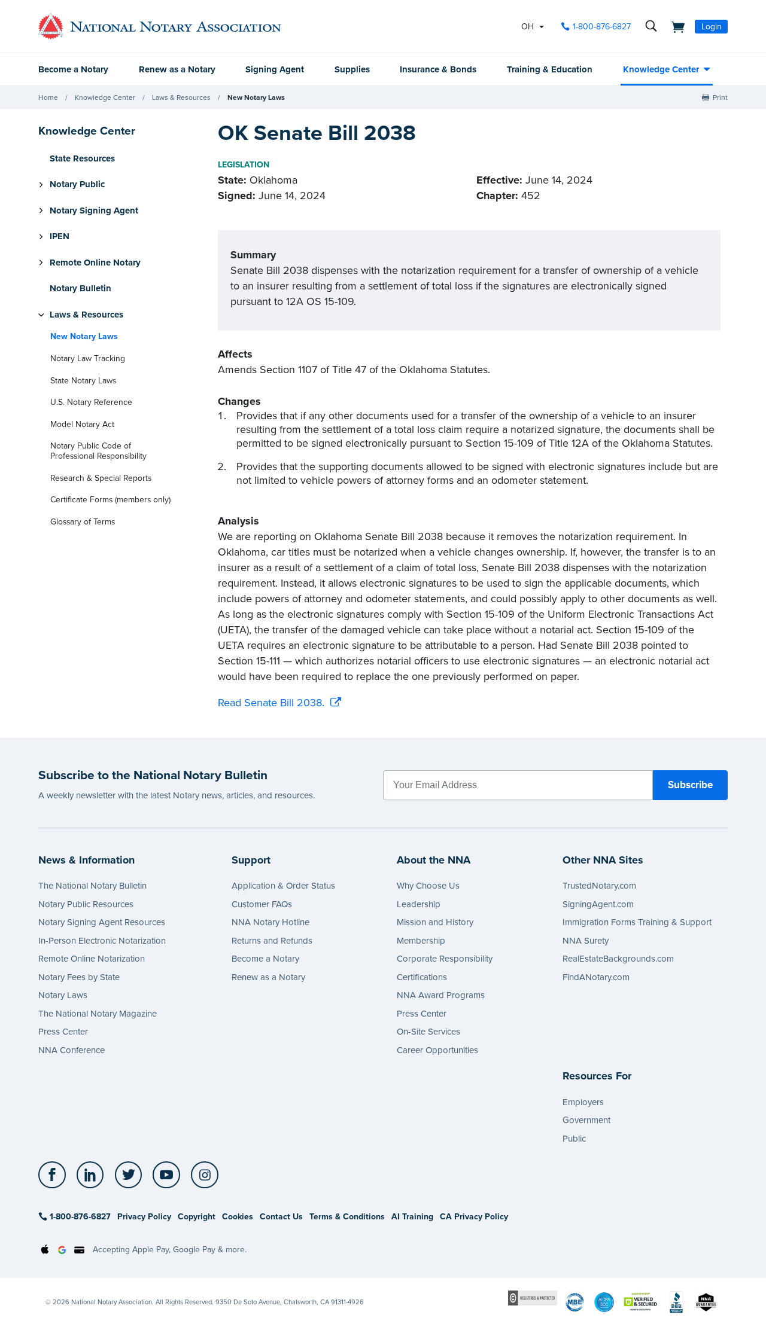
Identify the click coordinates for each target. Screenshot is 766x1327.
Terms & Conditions (347, 1217)
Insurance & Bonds (438, 69)
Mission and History (435, 922)
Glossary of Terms (82, 522)
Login (711, 27)
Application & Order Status (283, 885)
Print (720, 97)
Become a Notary (73, 69)
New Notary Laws (256, 97)
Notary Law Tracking (87, 358)
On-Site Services (428, 1031)
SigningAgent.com (598, 904)
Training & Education (549, 69)
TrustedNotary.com (599, 885)
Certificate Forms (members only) (110, 500)
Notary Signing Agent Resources (101, 922)
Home (48, 97)
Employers (583, 1102)
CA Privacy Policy (474, 1217)
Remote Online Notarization (91, 958)
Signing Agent (274, 69)
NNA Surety (586, 940)
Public (574, 1138)
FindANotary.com (596, 977)
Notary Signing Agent (94, 210)
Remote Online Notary (95, 262)
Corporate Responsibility (445, 958)
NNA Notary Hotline (270, 922)
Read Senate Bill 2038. (271, 702)
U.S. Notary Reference (91, 402)
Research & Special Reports (100, 478)
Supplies (352, 69)
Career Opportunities (437, 1050)
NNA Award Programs (441, 995)
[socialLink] (55, 1175)
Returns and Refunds (272, 940)
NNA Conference (71, 1050)
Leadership (418, 904)
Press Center (63, 1031)
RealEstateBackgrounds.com (618, 958)
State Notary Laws (83, 381)
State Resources (82, 158)
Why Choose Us (428, 885)
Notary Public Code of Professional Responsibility (98, 451)
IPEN (59, 236)
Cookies (237, 1217)
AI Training (412, 1217)
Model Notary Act (82, 424)
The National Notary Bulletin (92, 885)
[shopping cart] (674, 26)
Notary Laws (62, 995)
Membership (421, 940)
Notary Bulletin (80, 288)
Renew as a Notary (177, 69)
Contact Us (281, 1217)
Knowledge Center (661, 69)
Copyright (196, 1217)
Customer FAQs (262, 904)
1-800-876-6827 (602, 27)
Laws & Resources (181, 97)
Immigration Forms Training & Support (637, 922)
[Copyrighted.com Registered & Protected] (532, 1297)
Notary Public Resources (85, 904)
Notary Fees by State (79, 977)
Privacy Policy (144, 1217)
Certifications (422, 977)
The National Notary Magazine (97, 1013)
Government (586, 1120)
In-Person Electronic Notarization (102, 940)
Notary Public (77, 184)
